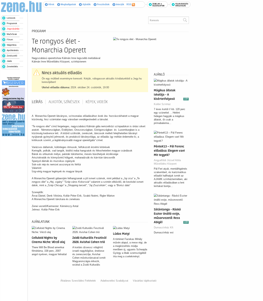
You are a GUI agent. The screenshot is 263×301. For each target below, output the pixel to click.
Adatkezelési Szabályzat (114, 280)
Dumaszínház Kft (163, 227)
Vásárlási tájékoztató (144, 280)
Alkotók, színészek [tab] (64, 102)
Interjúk (119, 4)
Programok (12, 23)
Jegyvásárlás (13, 29)
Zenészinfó (12, 56)
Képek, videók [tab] (97, 102)
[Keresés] (185, 20)
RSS (129, 4)
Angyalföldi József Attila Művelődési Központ (167, 162)
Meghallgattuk (68, 4)
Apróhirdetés (13, 50)
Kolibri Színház (162, 104)
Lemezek (11, 18)
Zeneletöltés (12, 66)
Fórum (10, 39)
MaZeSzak (12, 34)
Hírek (51, 4)
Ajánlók (86, 4)
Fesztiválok (103, 4)
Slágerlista (11, 45)
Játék (9, 61)
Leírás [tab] (37, 102)
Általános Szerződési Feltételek (78, 280)
